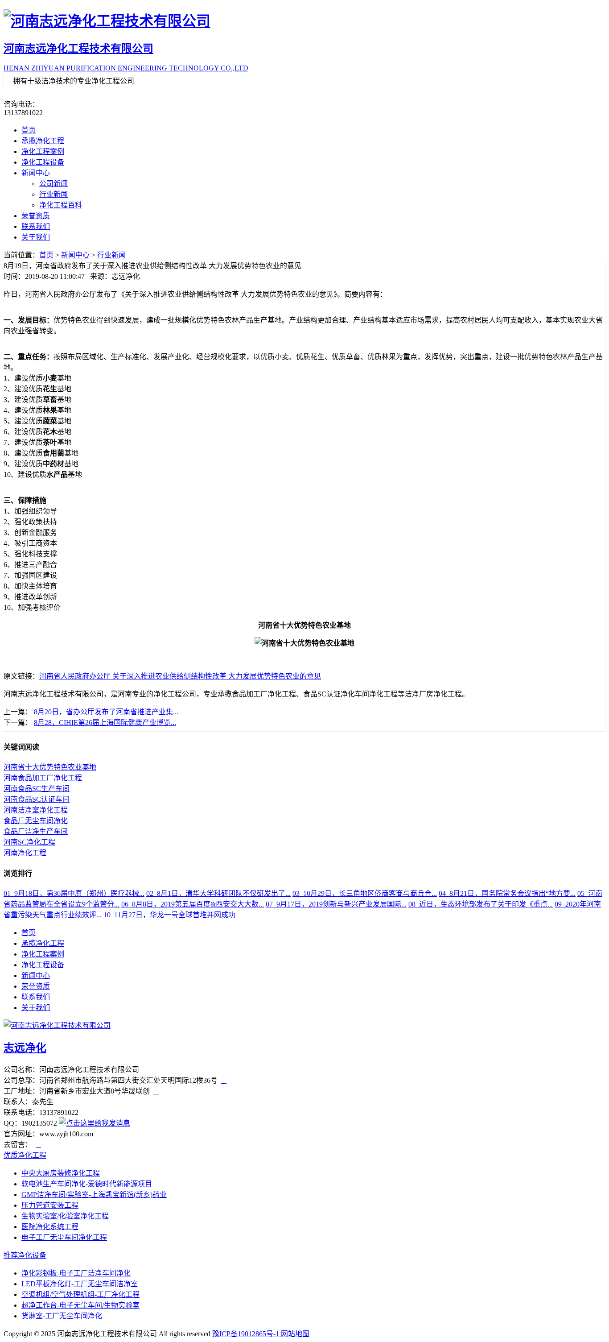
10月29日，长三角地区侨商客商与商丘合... (364, 893)
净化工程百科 (60, 205)
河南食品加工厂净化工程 (43, 778)
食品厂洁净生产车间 (36, 831)
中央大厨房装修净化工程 (60, 1173)
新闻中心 (35, 173)
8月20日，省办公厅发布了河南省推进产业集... (106, 712)
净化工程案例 (42, 151)
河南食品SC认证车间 (37, 799)
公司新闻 (53, 183)
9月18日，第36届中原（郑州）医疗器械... (74, 893)
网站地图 (295, 1334)
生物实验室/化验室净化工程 (65, 1216)
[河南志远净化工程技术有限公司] (304, 19)
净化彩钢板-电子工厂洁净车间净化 (76, 1273)
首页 (28, 130)
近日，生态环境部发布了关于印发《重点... (480, 904)
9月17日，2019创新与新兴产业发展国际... (336, 904)
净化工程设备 (42, 162)
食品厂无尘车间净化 (36, 820)
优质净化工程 (25, 1155)
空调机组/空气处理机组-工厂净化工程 (80, 1294)
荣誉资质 (35, 216)
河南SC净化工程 (29, 842)
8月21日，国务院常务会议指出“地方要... (507, 893)
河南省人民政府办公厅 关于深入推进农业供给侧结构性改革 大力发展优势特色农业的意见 (180, 676)
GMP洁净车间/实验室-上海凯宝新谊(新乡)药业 (94, 1194)
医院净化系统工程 (49, 1226)
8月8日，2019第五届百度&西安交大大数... (192, 904)
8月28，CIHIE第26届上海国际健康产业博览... (105, 722)
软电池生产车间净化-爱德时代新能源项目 (86, 1184)
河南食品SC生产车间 (37, 788)
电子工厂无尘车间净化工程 (64, 1237)
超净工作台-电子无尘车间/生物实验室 (80, 1305)
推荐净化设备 (25, 1255)
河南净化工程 (25, 853)
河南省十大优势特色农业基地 (50, 767)
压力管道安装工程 (49, 1205)
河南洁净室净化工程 (36, 810)
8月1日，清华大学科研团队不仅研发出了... (218, 893)
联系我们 (35, 226)
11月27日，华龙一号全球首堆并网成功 (169, 915)
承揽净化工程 (42, 141)
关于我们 (35, 237)
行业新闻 (53, 194)
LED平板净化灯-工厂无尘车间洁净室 (79, 1284)
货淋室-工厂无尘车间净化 (61, 1316)
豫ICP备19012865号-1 (246, 1334)
